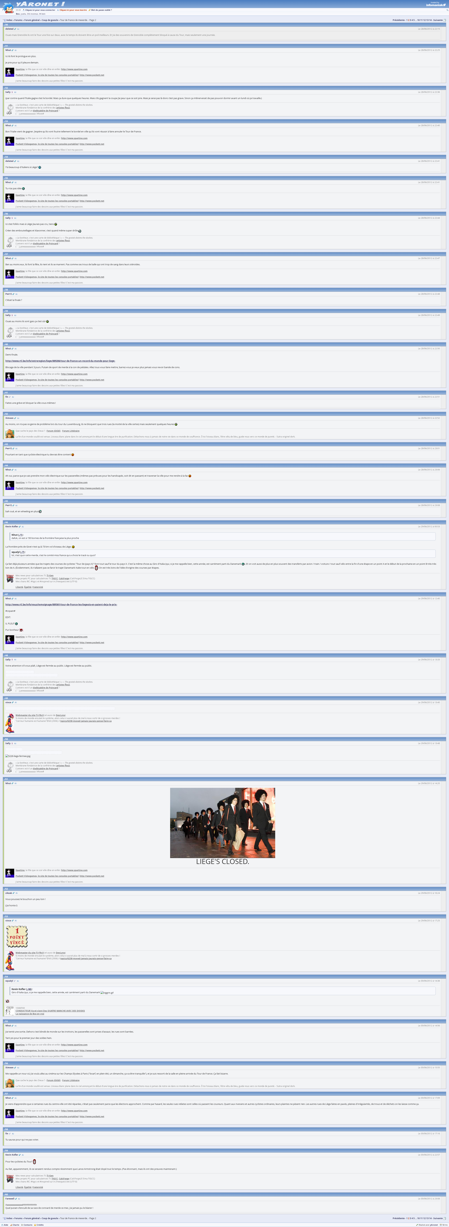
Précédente (399, 20)
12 (424, 20)
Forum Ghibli (54, 430)
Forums (18, 1218)
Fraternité (37, 587)
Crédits (40, 1224)
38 (6, 289)
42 (6, 413)
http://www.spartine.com (74, 69)
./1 (20, 534)
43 (6, 444)
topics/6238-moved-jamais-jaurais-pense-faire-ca (86, 721)
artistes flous (63, 107)
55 (6, 1021)
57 (6, 1093)
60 (6, 1194)
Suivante (438, 20)
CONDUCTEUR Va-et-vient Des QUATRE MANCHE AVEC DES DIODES (50, 1010)
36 (6, 213)
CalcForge (64, 578)
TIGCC (55, 578)
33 (6, 121)
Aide (6, 1224)
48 (6, 655)
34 (6, 156)
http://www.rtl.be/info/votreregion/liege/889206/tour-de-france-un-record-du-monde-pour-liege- (60, 360)
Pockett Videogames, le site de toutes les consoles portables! (47, 75)
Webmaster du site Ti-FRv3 (30, 715)
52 (6, 888)
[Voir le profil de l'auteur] (18, 28)
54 (6, 976)
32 (6, 87)
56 (6, 1063)
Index (9, 1218)
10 (418, 20)
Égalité (27, 587)
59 (6, 1150)
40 (6, 344)
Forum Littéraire (70, 430)
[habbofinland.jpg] (222, 822)
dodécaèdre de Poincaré (45, 110)
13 (427, 20)
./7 (22, 552)
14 (430, 20)
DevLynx (60, 715)
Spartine (20, 69)
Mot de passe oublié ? (101, 10)
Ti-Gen (50, 575)
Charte (16, 1224)
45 (6, 501)
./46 (29, 989)
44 (6, 465)
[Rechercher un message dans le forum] (447, 10)
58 (6, 1129)
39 (6, 310)
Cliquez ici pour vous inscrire (73, 10)
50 (6, 739)
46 (6, 522)
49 (6, 698)
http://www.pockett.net (92, 75)
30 (6, 24)
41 (6, 392)
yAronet (434, 1224)
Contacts (28, 1224)
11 (421, 20)
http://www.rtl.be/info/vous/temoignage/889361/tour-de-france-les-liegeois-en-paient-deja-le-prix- (61, 604)
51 (6, 779)
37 (6, 254)
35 (6, 178)
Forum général (32, 1218)
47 (6, 594)
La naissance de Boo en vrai (30, 1013)
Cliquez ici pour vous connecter (40, 10)
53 (6, 916)
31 (6, 45)
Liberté (19, 587)
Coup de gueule (50, 1218)
